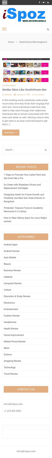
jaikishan (8, 95)
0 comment (39, 95)
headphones (10, 322)
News (6, 348)
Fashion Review (12, 315)
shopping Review (12, 361)
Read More (9, 132)
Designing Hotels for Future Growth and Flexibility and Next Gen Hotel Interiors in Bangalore (24, 198)
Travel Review (11, 374)
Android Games (11, 251)
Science (8, 354)
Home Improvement (14, 335)
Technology (10, 367)
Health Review (11, 328)
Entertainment (9, 85)
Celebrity (8, 277)
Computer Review (13, 283)
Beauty (7, 264)
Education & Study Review (17, 296)
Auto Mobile (10, 257)
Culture (7, 289)
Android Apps (10, 244)
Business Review (12, 270)
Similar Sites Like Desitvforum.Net (24, 89)
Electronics (9, 302)
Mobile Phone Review (15, 341)
